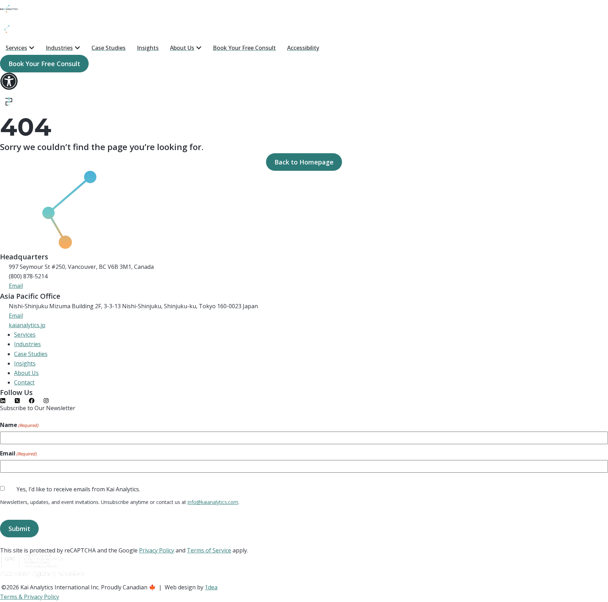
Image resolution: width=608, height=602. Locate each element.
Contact (24, 382)
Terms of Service (209, 550)
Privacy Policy (156, 550)
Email (18, 453)
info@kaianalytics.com (213, 502)
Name (19, 425)
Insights (25, 363)
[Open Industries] (77, 48)
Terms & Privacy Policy (29, 597)
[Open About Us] (199, 48)
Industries (27, 344)
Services (25, 334)
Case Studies (31, 354)
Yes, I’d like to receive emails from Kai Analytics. (78, 489)
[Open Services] (31, 48)
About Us (26, 373)
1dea (211, 587)
